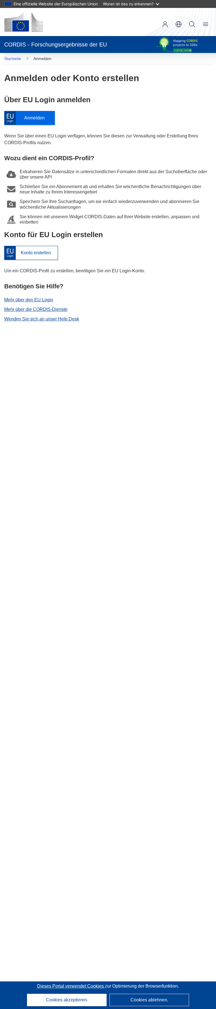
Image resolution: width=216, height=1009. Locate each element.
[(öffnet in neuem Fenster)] (23, 22)
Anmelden (27, 118)
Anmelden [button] (165, 24)
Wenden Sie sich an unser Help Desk (41, 319)
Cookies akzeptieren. (67, 999)
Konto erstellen (27, 253)
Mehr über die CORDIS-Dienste (36, 309)
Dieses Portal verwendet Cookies (71, 986)
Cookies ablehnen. (149, 999)
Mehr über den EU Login (28, 299)
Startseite (12, 58)
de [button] (178, 24)
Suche (192, 24)
